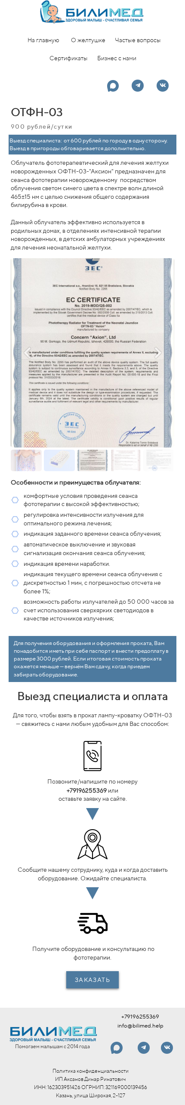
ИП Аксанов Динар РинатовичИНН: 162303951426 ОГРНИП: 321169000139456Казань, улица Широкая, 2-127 (90, 1087)
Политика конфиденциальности (90, 1071)
